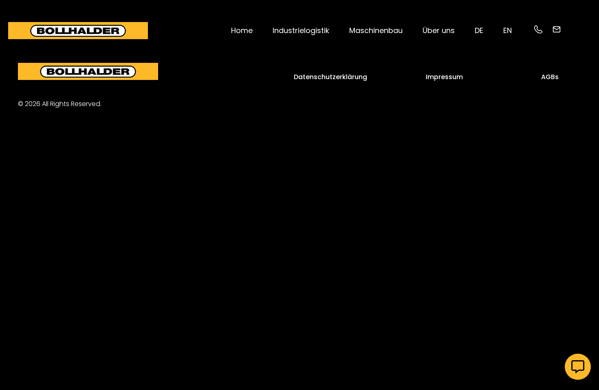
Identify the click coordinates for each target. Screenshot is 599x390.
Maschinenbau (376, 30)
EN (507, 30)
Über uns (439, 30)
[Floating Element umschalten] (578, 367)
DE (479, 30)
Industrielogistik (301, 30)
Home (242, 30)
